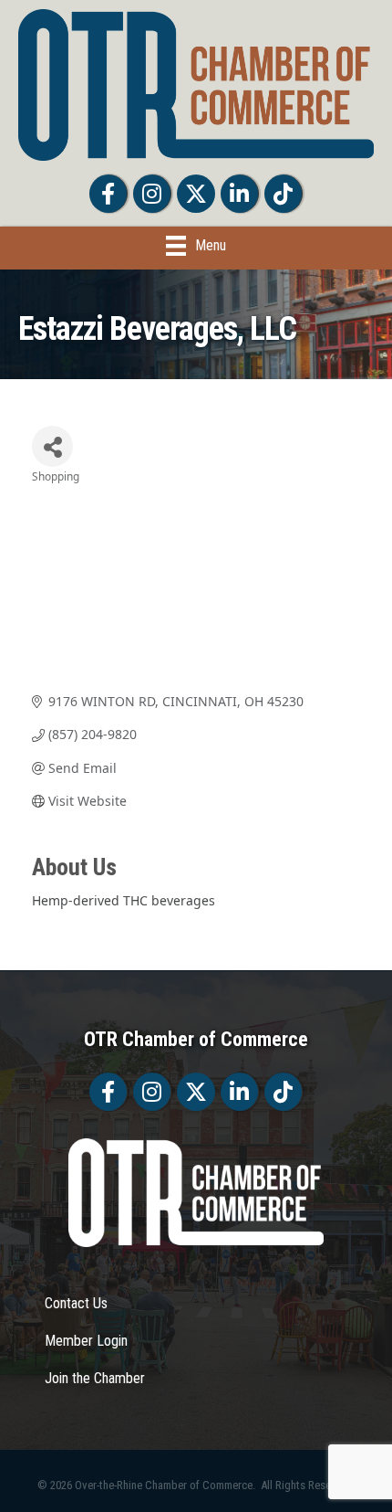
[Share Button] (52, 446)
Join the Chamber (95, 1378)
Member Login (86, 1340)
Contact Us (76, 1303)
